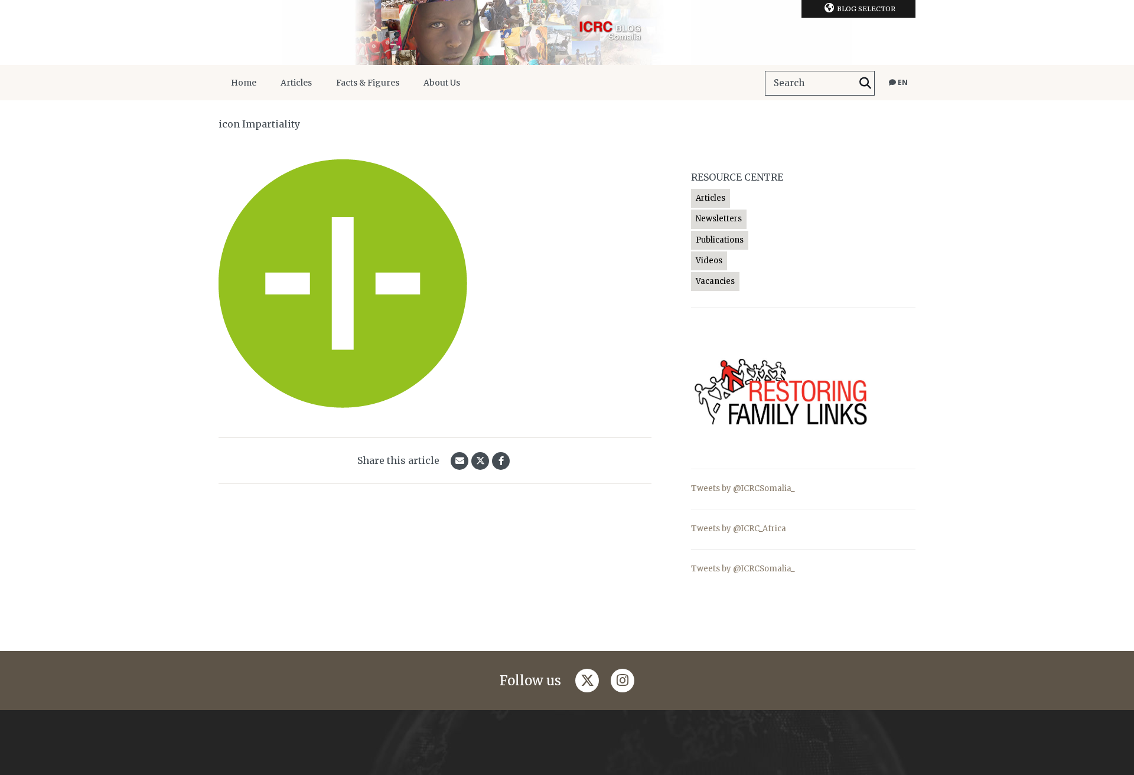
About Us (441, 82)
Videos (709, 261)
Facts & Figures (367, 82)
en (902, 82)
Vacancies (715, 281)
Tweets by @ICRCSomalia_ (743, 488)
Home (243, 82)
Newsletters (719, 219)
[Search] (865, 83)
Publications (720, 240)
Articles (296, 82)
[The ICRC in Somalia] (567, 32)
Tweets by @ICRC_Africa (738, 529)
